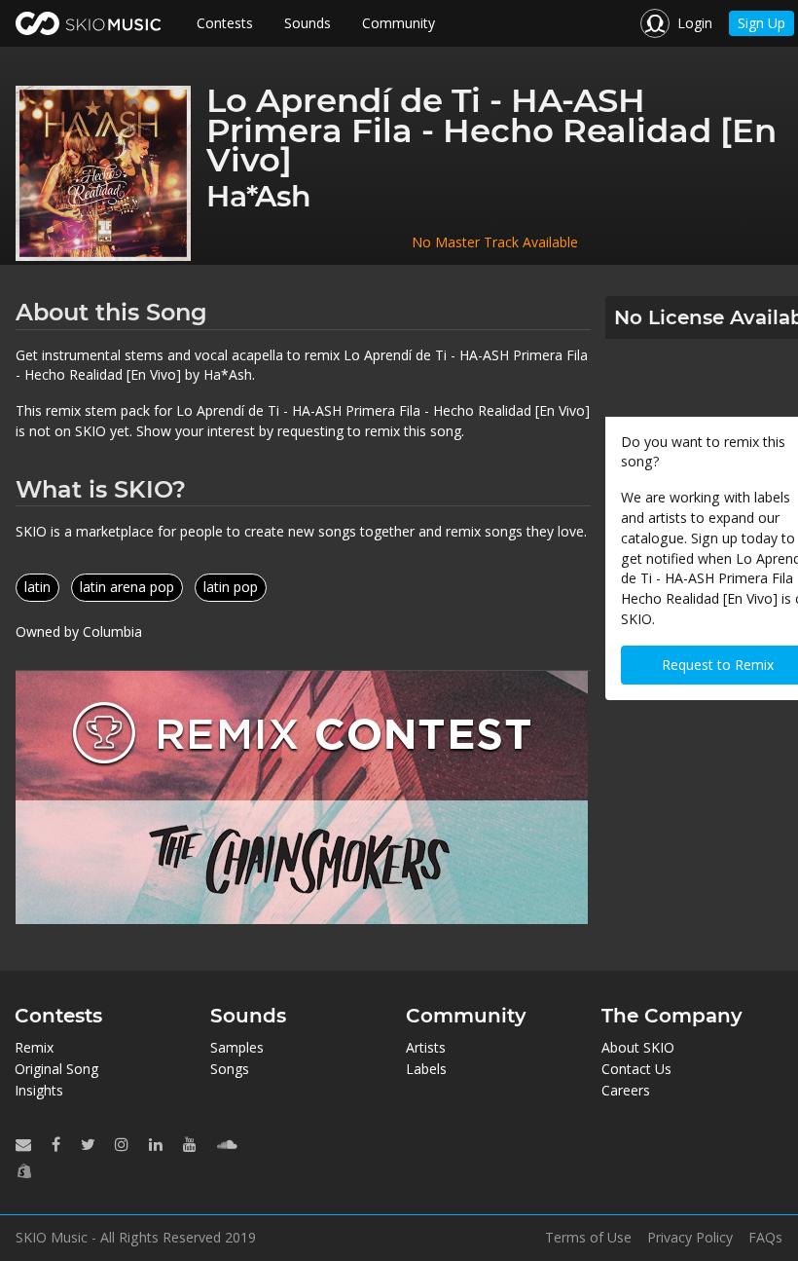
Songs (229, 1068)
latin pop (230, 586)
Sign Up (761, 23)
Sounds (307, 23)
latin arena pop (127, 586)
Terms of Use (588, 1237)
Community (398, 23)
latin (37, 586)
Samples (237, 1047)
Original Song (56, 1068)
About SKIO (637, 1047)
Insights (39, 1090)
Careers (625, 1090)
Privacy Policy (690, 1237)
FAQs (765, 1237)
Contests (225, 23)
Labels (426, 1068)
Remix (34, 1047)
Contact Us (636, 1068)
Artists (426, 1047)
